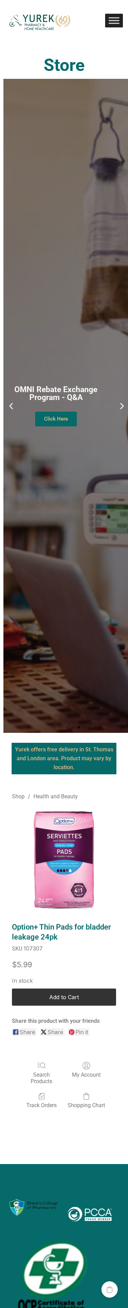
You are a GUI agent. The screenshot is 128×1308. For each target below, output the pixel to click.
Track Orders (41, 1105)
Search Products (41, 1078)
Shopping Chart (86, 1105)
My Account (86, 1074)
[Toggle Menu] (114, 20)
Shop (18, 796)
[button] (11, 406)
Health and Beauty (55, 796)
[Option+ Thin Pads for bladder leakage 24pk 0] (64, 860)
